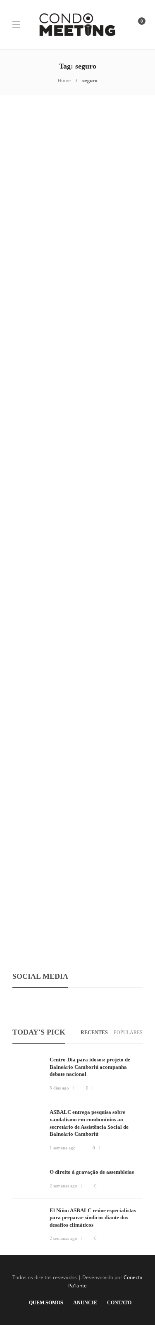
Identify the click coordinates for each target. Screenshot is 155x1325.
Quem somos (46, 1303)
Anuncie (85, 1303)
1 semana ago (63, 1147)
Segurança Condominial (46, 183)
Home (64, 80)
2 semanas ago (63, 1185)
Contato (119, 1303)
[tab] (94, 1033)
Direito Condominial (43, 812)
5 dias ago (59, 1087)
